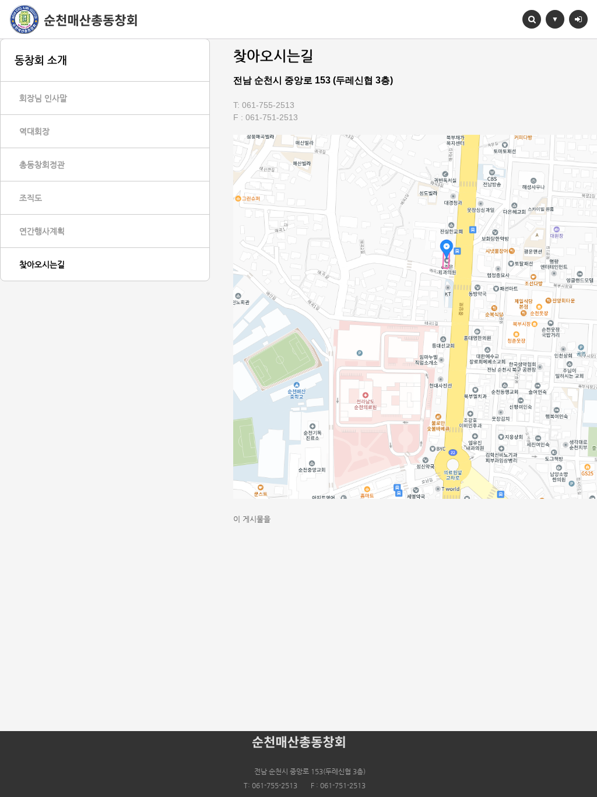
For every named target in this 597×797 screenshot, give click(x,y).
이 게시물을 (252, 519)
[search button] (531, 19)
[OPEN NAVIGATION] (555, 19)
